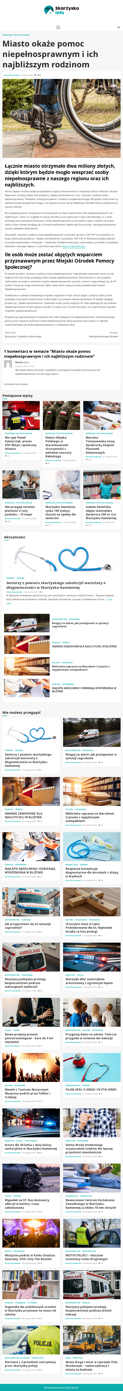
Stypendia (32, 1303)
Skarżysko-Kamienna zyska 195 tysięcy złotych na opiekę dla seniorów (61, 484)
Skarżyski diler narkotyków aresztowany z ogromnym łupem (92, 957)
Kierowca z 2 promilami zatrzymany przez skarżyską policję (31, 1340)
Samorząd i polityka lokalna (16, 35)
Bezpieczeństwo (59, 619)
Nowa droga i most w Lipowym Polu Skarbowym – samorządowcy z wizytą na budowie (92, 1340)
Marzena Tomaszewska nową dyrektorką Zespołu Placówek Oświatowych (102, 415)
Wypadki (17, 1196)
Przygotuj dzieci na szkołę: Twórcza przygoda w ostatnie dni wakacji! (92, 1012)
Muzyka (8, 1251)
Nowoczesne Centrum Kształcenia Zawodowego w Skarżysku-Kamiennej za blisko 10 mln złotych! (92, 1178)
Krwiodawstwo (73, 1085)
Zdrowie (20, 578)
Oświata (66, 643)
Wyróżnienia (68, 684)
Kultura (56, 663)
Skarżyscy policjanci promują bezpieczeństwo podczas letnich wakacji (92, 1284)
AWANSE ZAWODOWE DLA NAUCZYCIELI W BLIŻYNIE (27, 644)
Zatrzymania (31, 1141)
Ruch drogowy (89, 1251)
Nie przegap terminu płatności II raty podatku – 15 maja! (21, 484)
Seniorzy (10, 578)
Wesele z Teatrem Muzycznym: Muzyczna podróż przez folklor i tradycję (31, 1067)
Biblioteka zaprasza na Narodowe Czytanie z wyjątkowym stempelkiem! (27, 666)
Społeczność (81, 920)
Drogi (68, 1358)
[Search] (119, 27)
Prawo (16, 1030)
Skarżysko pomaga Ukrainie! (103, 334)
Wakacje (86, 1303)
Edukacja (56, 643)
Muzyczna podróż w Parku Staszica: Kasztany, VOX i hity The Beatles (31, 1233)
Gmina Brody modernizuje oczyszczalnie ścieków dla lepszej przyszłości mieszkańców (92, 1122)
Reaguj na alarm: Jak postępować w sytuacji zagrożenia (27, 623)
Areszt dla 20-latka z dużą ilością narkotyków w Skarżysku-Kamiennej (31, 1122)
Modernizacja (72, 1196)
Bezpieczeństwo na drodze (17, 1358)
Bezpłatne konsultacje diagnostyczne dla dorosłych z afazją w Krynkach (92, 846)
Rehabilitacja (72, 865)
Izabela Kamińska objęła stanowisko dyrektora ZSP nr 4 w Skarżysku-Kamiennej (102, 484)
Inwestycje (71, 1141)
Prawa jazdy (38, 1358)
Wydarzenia (74, 619)
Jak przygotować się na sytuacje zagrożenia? (31, 901)
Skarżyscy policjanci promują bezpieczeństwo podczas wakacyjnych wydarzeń (31, 957)
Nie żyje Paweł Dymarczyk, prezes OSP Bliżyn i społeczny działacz (21, 415)
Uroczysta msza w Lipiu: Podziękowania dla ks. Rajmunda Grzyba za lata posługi (92, 901)
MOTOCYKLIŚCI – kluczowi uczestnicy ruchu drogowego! (92, 1233)
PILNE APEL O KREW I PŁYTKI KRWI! (92, 1067)
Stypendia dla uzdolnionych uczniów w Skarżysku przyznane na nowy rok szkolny (31, 1284)
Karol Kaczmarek (12, 75)
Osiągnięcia (20, 1303)
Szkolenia (26, 920)
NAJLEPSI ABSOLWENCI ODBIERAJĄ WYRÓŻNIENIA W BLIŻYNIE (27, 688)
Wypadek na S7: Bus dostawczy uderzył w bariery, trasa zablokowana (31, 1178)
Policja (80, 975)
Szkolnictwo (86, 1196)
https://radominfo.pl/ (73, 246)
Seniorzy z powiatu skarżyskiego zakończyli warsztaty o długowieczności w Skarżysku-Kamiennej (61, 556)
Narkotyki (70, 975)
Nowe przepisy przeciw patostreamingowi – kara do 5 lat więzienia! (31, 1012)
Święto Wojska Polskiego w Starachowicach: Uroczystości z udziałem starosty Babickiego (61, 415)
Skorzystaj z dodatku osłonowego (23, 334)
